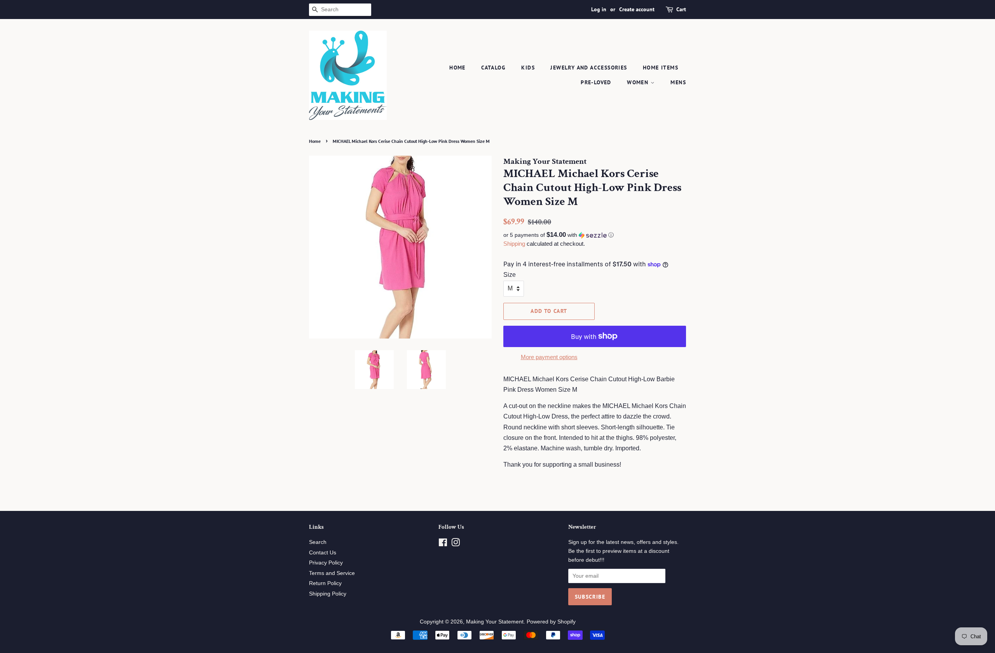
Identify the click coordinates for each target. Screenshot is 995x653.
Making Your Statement (495, 622)
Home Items (660, 67)
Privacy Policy (326, 563)
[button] (594, 235)
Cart (681, 9)
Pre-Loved (596, 82)
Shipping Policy (327, 594)
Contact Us (322, 553)
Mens (678, 82)
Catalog (493, 67)
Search (317, 542)
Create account (637, 9)
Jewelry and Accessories (588, 67)
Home (457, 67)
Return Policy (325, 583)
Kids (528, 67)
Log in (598, 9)
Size (509, 274)
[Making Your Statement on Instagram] (455, 544)
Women (638, 82)
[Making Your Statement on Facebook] (442, 544)
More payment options (549, 357)
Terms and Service (332, 573)
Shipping (514, 243)
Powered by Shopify (551, 622)
